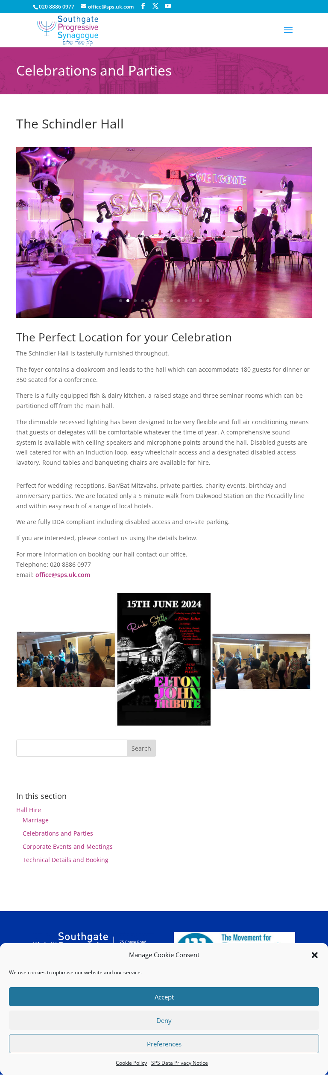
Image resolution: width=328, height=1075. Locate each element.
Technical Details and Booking (65, 860)
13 (207, 300)
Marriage (36, 820)
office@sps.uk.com (62, 575)
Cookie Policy (131, 1062)
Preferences (164, 1044)
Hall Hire (28, 810)
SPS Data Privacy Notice (179, 1062)
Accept (164, 997)
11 (193, 300)
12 (200, 300)
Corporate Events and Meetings (68, 846)
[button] (314, 955)
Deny (164, 1020)
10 (185, 300)
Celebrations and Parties (58, 833)
